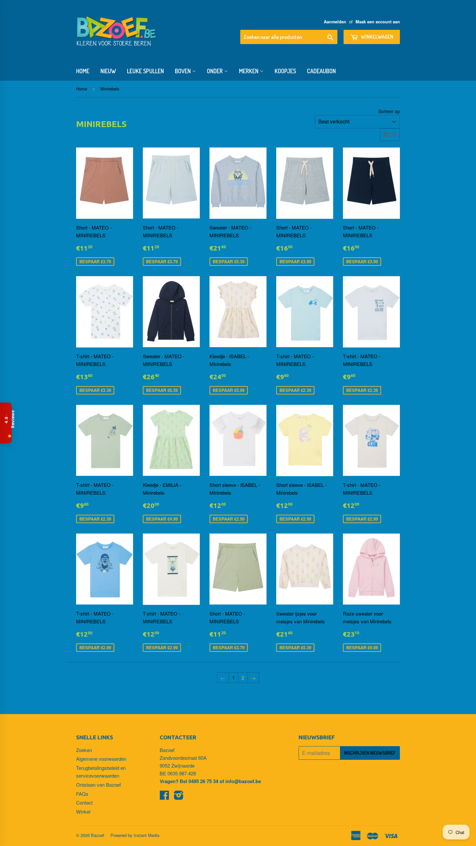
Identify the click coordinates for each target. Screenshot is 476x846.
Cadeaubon (321, 71)
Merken (249, 71)
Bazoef (97, 835)
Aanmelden (335, 22)
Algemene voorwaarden (101, 758)
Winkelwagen (376, 36)
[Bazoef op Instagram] (179, 796)
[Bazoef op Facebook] (164, 796)
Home (82, 71)
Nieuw (108, 71)
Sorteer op (389, 111)
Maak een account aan (378, 22)
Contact (84, 802)
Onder (215, 71)
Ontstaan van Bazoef (98, 784)
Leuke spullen (145, 71)
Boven (183, 71)
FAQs (82, 793)
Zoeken (84, 749)
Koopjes (285, 71)
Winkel (83, 811)
